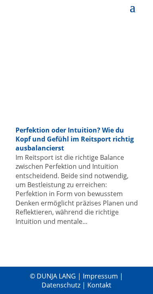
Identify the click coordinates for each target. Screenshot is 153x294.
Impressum (101, 276)
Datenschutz (62, 285)
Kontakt (99, 285)
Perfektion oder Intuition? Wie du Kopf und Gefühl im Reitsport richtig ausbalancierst (75, 139)
